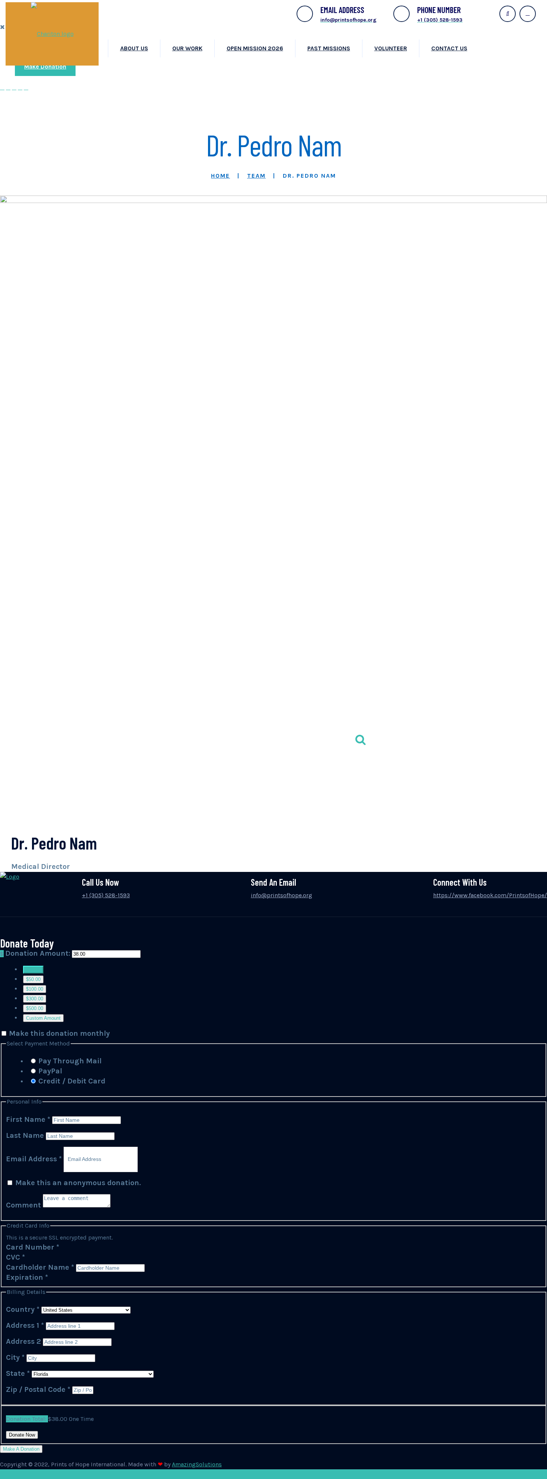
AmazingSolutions (197, 1464)
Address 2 (24, 1341)
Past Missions (328, 48)
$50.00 (33, 979)
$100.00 (34, 989)
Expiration (27, 1277)
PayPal (50, 1071)
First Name (28, 1119)
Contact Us (449, 48)
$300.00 (34, 999)
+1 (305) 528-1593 (106, 895)
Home (220, 175)
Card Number (32, 1247)
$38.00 (33, 969)
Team (256, 175)
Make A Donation (21, 1449)
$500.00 (34, 1008)
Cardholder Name (40, 1267)
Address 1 (25, 1325)
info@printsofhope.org (281, 895)
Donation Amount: (37, 953)
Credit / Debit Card (71, 1081)
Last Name (26, 1135)
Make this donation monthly (59, 1033)
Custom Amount (43, 1018)
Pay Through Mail (70, 1061)
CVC (15, 1257)
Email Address (34, 1158)
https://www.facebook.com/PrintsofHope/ (490, 895)
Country (22, 1309)
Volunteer (390, 48)
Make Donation (45, 66)
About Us (134, 48)
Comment (24, 1205)
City (15, 1357)
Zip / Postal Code (38, 1389)
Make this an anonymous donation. (77, 1182)
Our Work (187, 48)
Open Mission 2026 (255, 48)
